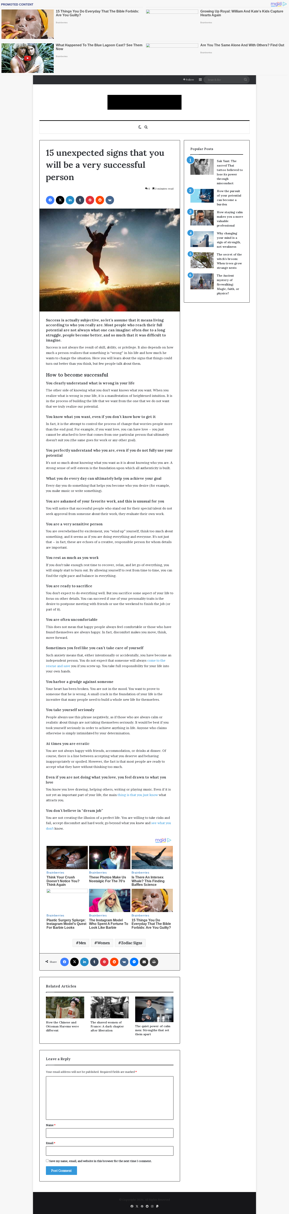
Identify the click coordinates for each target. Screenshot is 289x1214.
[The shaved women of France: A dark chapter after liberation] (110, 1007)
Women (103, 943)
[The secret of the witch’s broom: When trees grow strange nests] (202, 260)
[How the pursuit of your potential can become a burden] (202, 196)
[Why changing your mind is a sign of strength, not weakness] (202, 239)
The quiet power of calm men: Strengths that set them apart (152, 1030)
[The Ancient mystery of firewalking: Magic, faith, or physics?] (202, 281)
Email (50, 1143)
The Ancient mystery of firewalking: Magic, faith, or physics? (228, 284)
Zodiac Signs (131, 943)
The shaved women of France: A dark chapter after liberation (107, 1026)
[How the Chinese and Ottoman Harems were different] (65, 1007)
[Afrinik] (144, 102)
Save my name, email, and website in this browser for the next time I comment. (100, 1161)
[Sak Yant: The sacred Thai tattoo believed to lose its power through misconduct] (202, 167)
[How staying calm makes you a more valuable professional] (202, 217)
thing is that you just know (138, 795)
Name (50, 1125)
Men (82, 943)
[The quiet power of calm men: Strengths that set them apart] (154, 1009)
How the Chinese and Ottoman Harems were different (62, 1026)
